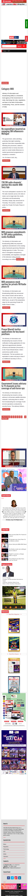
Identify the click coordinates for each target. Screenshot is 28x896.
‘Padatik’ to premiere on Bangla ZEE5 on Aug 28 (16, 549)
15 (9, 474)
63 (18, 482)
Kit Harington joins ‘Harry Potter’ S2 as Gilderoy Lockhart (17, 535)
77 (25, 484)
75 (21, 484)
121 (25, 491)
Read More (6, 160)
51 (16, 480)
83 (14, 486)
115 (12, 491)
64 (21, 482)
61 (14, 482)
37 (9, 478)
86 (21, 486)
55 (25, 480)
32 (23, 476)
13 (5, 474)
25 (7, 476)
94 (14, 488)
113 (7, 491)
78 (3, 486)
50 (14, 480)
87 (23, 486)
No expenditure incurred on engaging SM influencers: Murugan (13, 131)
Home (4, 51)
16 (12, 474)
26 (9, 476)
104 (12, 490)
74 (18, 484)
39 (14, 478)
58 (7, 482)
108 (21, 490)
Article (4, 854)
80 (7, 486)
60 (12, 482)
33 (25, 476)
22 (25, 474)
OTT (9, 51)
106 (16, 490)
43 (23, 478)
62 (16, 482)
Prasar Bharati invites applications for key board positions (12, 332)
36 (7, 478)
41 (18, 478)
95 (16, 488)
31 (21, 476)
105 (14, 490)
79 (5, 486)
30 (18, 476)
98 (23, 488)
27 (12, 476)
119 (21, 491)
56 (3, 482)
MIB (12, 293)
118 (18, 491)
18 (16, 474)
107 (18, 490)
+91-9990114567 (12, 866)
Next (7, 451)
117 (16, 491)
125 (15, 493)
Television (5, 856)
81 (9, 486)
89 (3, 488)
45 (3, 480)
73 (16, 484)
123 (10, 493)
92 (9, 488)
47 (7, 480)
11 (25, 472)
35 (5, 478)
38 (12, 478)
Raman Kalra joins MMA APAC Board (18, 539)
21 (23, 474)
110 (25, 490)
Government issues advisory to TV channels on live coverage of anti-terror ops (13, 386)
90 (5, 488)
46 (5, 480)
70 (9, 484)
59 (9, 482)
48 (9, 480)
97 (21, 488)
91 (7, 488)
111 (3, 491)
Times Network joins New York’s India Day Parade (16, 554)
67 (3, 484)
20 (21, 474)
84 (16, 486)
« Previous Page (6, 417)
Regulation (5, 846)
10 (23, 472)
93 (12, 488)
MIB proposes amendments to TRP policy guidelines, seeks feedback (13, 234)
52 (18, 480)
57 (5, 482)
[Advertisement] (14, 68)
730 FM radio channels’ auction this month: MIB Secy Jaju (11, 185)
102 (7, 490)
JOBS (26, 38)
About (4, 844)
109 (23, 490)
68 (5, 484)
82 (12, 486)
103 (9, 490)
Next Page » (5, 418)
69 (7, 484)
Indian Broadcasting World (16, 892)
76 (23, 484)
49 (12, 480)
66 (25, 482)
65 (23, 482)
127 (19, 493)
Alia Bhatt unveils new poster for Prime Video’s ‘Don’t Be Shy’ (16, 559)
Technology (6, 849)
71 (12, 484)
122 (8, 493)
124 (13, 493)
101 (5, 490)
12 (3, 474)
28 (14, 476)
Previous (3, 451)
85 (18, 486)
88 (25, 486)
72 (14, 484)
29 (16, 476)
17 (14, 474)
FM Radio (15, 205)
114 (9, 491)
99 (25, 488)
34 (3, 478)
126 (17, 493)
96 (18, 488)
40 (25, 417)
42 (21, 478)
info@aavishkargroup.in (15, 868)
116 (14, 491)
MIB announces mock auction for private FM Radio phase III (13, 284)
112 (5, 491)
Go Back (5, 83)
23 (3, 476)
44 (25, 478)
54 (23, 480)
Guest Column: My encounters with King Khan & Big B (13, 462)
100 (3, 490)
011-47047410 (15, 865)
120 (23, 491)
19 (18, 474)
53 (21, 480)
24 (5, 476)
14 (7, 474)
